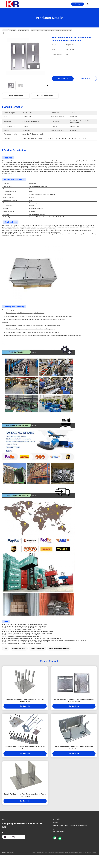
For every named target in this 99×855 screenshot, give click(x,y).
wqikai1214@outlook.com (15, 837)
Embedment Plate (18, 648)
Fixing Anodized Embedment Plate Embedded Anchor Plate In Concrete (74, 700)
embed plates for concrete (59, 648)
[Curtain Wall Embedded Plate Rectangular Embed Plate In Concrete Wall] (25, 776)
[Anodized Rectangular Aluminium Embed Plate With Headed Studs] (25, 681)
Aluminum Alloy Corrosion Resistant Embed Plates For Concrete (25, 748)
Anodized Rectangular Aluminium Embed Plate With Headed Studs (25, 700)
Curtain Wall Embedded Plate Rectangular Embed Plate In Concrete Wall (25, 795)
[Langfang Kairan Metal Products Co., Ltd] (13, 4)
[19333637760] (55, 838)
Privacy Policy (5, 852)
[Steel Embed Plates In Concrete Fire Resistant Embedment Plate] (25, 57)
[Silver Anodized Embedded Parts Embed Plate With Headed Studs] (74, 729)
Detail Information (16, 96)
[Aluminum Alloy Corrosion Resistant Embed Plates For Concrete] (25, 729)
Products (12, 30)
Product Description (45, 96)
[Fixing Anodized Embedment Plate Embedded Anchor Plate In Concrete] (74, 681)
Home (5, 30)
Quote (77, 4)
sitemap (12, 852)
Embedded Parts (23, 30)
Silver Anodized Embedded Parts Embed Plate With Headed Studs (74, 748)
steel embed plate (37, 648)
